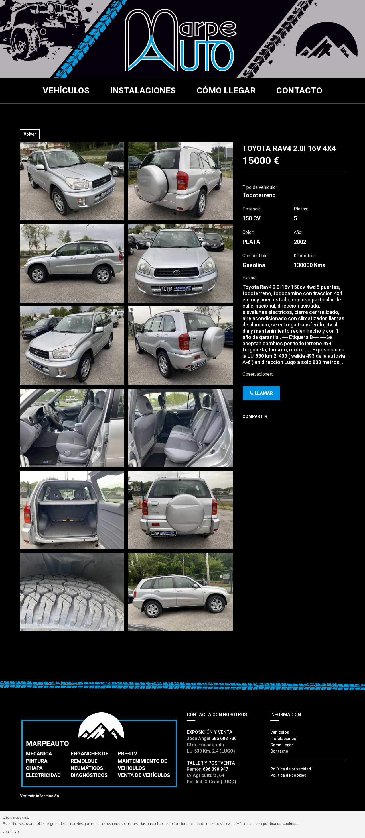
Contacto (299, 90)
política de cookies (279, 823)
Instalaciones (143, 90)
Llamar (263, 393)
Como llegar (281, 745)
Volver (30, 134)
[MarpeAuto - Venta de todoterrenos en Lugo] (182, 38)
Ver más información (39, 796)
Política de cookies (288, 775)
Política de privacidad (290, 769)
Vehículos (66, 90)
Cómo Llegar (226, 90)
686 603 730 (224, 738)
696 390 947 (215, 769)
